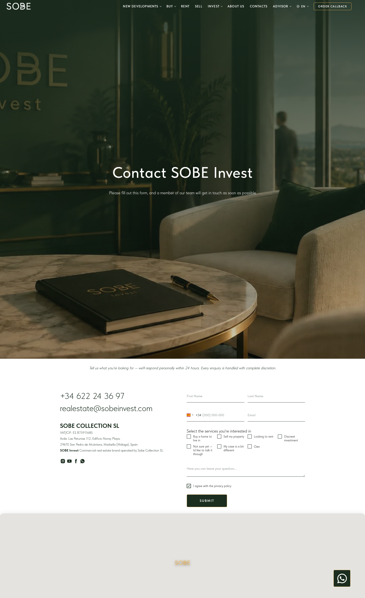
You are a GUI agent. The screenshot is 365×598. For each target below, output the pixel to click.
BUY (169, 6)
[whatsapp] (82, 461)
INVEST (213, 6)
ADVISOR (280, 6)
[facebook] (76, 461)
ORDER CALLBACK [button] (332, 6)
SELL (198, 6)
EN (303, 6)
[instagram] (62, 461)
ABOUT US (235, 6)
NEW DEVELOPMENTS (140, 6)
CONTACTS (259, 6)
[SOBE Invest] (18, 6)
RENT (185, 6)
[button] (182, 563)
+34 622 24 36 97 (92, 396)
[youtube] (69, 461)
